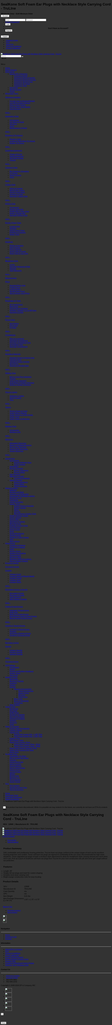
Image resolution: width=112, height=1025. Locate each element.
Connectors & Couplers (19, 308)
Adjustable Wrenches (18, 443)
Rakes (16, 510)
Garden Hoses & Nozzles (24, 506)
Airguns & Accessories (23, 689)
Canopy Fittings (16, 730)
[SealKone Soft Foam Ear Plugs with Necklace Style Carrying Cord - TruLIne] (31, 54)
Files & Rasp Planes (18, 105)
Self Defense (10, 665)
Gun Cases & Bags (17, 717)
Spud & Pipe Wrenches (19, 449)
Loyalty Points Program (14, 957)
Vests (12, 725)
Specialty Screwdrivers (18, 347)
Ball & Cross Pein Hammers (20, 377)
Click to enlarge (9, 836)
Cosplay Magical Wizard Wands (22, 576)
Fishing (12, 685)
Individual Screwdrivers (19, 341)
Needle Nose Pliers (17, 291)
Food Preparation (16, 502)
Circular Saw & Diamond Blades (22, 101)
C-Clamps (14, 173)
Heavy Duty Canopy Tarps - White (27, 746)
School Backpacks (17, 533)
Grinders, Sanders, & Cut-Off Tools (23, 310)
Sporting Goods (11, 677)
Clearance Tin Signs (22, 84)
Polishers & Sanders (18, 232)
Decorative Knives (17, 593)
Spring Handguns (21, 482)
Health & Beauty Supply (19, 516)
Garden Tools (15, 504)
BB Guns (21, 695)
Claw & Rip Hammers (18, 381)
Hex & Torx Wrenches (18, 447)
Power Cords (15, 530)
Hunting (13, 687)
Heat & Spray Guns (17, 230)
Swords (8, 647)
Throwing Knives (11, 662)
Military (12, 774)
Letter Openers (15, 597)
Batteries (13, 490)
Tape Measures (16, 271)
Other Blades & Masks (18, 599)
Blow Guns (14, 306)
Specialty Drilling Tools (18, 215)
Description (11, 840)
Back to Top (7, 907)
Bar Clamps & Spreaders (19, 171)
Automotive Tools (12, 116)
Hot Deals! (14, 88)
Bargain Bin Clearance (18, 74)
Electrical (13, 124)
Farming (13, 760)
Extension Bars (15, 360)
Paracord (13, 723)
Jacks (12, 126)
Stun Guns (14, 675)
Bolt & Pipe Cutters (17, 190)
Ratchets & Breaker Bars (19, 366)
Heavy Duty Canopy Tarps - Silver (27, 744)
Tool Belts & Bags (16, 158)
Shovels (17, 512)
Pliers (7, 282)
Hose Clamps (15, 248)
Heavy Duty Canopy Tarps (20, 742)
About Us (9, 44)
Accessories (14, 120)
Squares (13, 269)
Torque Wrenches (16, 451)
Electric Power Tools (13, 223)
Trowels (13, 160)
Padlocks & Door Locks (19, 526)
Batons (12, 669)
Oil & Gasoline (15, 780)
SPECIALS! (9, 72)
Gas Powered (15, 474)
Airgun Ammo (23, 693)
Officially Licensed (17, 476)
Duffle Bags (14, 713)
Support (5, 36)
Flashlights (14, 500)
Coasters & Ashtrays (17, 545)
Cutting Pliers (15, 287)
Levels (12, 265)
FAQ (7, 42)
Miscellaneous (11, 278)
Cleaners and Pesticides (19, 494)
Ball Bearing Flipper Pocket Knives (23, 616)
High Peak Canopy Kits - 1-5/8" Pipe (28, 736)
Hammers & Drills (16, 312)
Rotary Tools (14, 234)
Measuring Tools (11, 261)
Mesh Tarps (14, 752)
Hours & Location (12, 976)
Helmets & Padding (17, 719)
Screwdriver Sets (16, 345)
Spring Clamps (15, 175)
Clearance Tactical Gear (23, 82)
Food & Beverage (16, 762)
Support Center (11, 40)
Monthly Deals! (15, 90)
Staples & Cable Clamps (19, 537)
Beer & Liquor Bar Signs (19, 758)
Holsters (13, 721)
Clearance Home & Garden (24, 78)
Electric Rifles (19, 472)
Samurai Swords (16, 654)
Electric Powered (16, 468)
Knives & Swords (12, 563)
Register (8, 30)
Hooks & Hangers (16, 246)
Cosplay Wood (15, 582)
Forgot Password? (12, 22)
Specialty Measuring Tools (20, 267)
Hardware (9, 242)
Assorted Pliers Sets (17, 285)
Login (8, 24)
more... (7, 113)
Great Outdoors (15, 766)
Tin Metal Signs (11, 754)
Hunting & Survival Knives (20, 635)
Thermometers (15, 555)
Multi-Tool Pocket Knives (19, 614)
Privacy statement (12, 955)
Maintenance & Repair (18, 128)
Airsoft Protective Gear (22, 462)
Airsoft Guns (10, 459)
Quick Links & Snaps (18, 251)
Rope (12, 531)
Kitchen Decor (15, 551)
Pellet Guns (22, 697)
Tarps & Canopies (12, 726)
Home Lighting (15, 518)
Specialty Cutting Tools (18, 196)
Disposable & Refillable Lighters (22, 496)
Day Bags (13, 711)
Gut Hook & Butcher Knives (20, 633)
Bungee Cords (15, 139)
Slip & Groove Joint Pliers (20, 293)
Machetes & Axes (12, 643)
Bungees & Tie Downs (14, 135)
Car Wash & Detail (17, 122)
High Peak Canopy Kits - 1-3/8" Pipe (28, 734)
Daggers (13, 631)
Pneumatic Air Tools (13, 301)
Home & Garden (11, 488)
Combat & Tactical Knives (20, 629)
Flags (12, 549)
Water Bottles (15, 705)
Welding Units (15, 432)
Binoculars (14, 679)
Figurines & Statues (17, 547)
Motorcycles (14, 776)
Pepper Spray (15, 673)
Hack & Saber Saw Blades (20, 107)
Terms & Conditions (13, 46)
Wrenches (9, 439)
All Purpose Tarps (16, 740)
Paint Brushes (15, 528)
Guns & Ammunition (17, 768)
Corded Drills (15, 227)
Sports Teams (15, 782)
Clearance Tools (20, 86)
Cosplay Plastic (16, 578)
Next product (12, 912)
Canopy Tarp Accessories (19, 728)
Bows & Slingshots (21, 701)
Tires (11, 400)
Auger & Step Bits (16, 209)
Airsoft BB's (14, 466)
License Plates (15, 772)
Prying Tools (10, 320)
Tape (11, 539)
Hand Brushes (15, 109)
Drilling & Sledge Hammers (20, 385)
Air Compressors (16, 305)
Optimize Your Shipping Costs (17, 965)
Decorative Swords (17, 595)
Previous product (14, 910)
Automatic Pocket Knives (19, 610)
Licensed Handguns (22, 478)
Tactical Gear (10, 707)
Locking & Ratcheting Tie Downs (22, 141)
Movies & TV (15, 778)
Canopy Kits (14, 732)
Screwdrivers (10, 335)
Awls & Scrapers (16, 188)
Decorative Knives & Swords (16, 590)
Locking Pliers (15, 289)
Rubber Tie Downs (17, 143)
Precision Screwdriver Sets (20, 343)
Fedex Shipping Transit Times (16, 959)
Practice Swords (16, 652)
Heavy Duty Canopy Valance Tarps (23, 748)
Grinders (13, 228)
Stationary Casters (17, 396)
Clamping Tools (11, 168)
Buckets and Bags (17, 492)
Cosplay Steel (15, 580)
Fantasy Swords (16, 650)
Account (5, 16)
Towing (8, 407)
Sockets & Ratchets (12, 354)
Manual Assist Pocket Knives (21, 618)
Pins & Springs (15, 250)
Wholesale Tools (11, 94)
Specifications (12, 842)
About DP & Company (13, 949)
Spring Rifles (19, 484)
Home (7, 68)
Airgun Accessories (25, 691)
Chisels (13, 379)
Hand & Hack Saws (17, 192)
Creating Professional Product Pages (19, 963)
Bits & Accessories (17, 339)
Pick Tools (14, 326)
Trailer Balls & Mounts (18, 413)
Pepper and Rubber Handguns (21, 671)
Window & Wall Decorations (20, 559)
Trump (12, 92)
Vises (12, 177)
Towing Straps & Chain (18, 411)
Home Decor (10, 543)
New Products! (11, 70)
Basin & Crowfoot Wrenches (21, 445)
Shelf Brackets (15, 535)
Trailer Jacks (14, 417)
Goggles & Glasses (17, 715)
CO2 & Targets (19, 464)
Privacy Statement (12, 48)
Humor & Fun (15, 770)
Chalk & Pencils (16, 154)
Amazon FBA (10, 961)
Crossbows (18, 703)
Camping (13, 683)
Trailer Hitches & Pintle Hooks (21, 415)
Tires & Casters (11, 392)
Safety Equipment (16, 156)
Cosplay (8, 570)
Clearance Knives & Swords (25, 80)
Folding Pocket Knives (14, 607)
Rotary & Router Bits (17, 213)
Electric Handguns (21, 470)
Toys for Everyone (17, 790)
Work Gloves (15, 541)
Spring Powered (16, 480)
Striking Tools (10, 373)
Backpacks (14, 709)
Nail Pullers (14, 324)
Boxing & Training (17, 681)
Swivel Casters (15, 398)
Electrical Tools (15, 498)
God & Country (15, 764)
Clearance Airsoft (20, 76)
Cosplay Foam (15, 574)
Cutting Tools (10, 185)
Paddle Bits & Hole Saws (19, 211)
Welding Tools (10, 426)
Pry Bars (13, 328)
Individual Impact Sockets (19, 362)
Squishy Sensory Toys (18, 788)
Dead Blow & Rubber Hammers (22, 383)
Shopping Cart (11, 937)
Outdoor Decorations (18, 553)
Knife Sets (14, 612)
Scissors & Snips (16, 194)
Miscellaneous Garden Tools (25, 514)
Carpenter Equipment (13, 150)
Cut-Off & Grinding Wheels (20, 103)
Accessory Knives (12, 567)
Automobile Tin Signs (18, 756)
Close (3, 1023)
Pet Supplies (15, 786)
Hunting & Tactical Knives (15, 626)
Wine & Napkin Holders (19, 561)
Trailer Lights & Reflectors (20, 419)
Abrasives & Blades (13, 97)
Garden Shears (20, 508)
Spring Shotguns (20, 486)
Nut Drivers (14, 364)
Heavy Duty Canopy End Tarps (22, 750)
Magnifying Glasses (17, 522)
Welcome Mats (15, 557)
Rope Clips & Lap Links (19, 253)
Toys (7, 784)
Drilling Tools (10, 204)
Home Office (14, 520)
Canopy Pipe (15, 738)
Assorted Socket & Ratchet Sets (22, 358)
